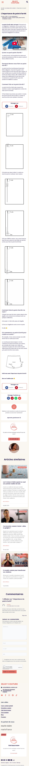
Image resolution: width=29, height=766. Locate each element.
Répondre (24, 615)
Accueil (2, 8)
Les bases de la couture (10, 8)
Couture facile (15, 17)
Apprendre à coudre (6, 17)
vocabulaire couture (6, 18)
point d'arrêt (21, 17)
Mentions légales (5, 762)
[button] (2, 2)
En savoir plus (14, 753)
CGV (11, 762)
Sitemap (18, 762)
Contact (14, 762)
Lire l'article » (6, 501)
